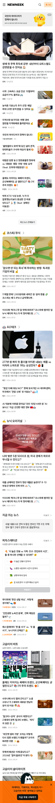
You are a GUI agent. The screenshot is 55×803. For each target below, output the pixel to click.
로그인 (48, 4)
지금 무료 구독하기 (27, 797)
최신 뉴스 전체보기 (27, 222)
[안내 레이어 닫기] (51, 784)
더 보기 (46, 515)
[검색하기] (40, 4)
